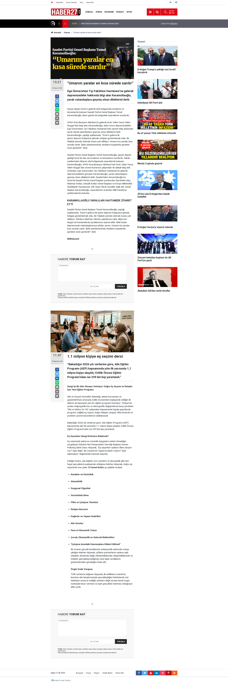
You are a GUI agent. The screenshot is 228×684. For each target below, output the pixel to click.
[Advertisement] (37, 69)
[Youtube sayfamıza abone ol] (151, 673)
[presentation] (59, 23)
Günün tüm (169, 23)
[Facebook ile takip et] (139, 673)
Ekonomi (109, 12)
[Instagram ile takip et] (163, 673)
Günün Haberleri (71, 2)
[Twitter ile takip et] (145, 673)
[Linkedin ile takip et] (157, 673)
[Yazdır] (57, 118)
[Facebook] (57, 96)
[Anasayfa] (52, 2)
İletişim (96, 673)
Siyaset (120, 12)
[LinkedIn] (57, 105)
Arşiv (81, 2)
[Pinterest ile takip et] (168, 673)
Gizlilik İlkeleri (107, 673)
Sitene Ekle (90, 2)
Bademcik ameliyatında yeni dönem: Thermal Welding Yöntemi (106, 23)
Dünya (99, 12)
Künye (88, 673)
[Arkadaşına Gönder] (57, 114)
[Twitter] (57, 101)
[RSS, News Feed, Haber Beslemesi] (174, 673)
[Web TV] (170, 2)
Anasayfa (79, 673)
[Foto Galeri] (176, 2)
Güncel (89, 12)
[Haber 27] (66, 12)
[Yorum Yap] (57, 123)
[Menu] (150, 12)
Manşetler (59, 2)
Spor (129, 12)
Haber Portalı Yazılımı (63, 680)
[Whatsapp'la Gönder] (57, 109)
